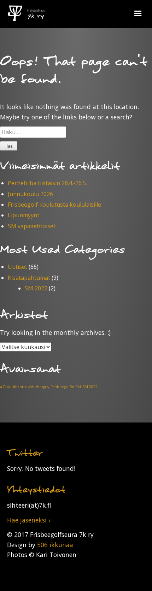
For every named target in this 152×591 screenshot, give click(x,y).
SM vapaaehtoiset (31, 226)
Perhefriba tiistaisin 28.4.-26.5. (47, 183)
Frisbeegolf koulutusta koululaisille (54, 204)
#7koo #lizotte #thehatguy (24, 386)
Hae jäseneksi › (28, 520)
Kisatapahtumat (29, 278)
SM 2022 (36, 288)
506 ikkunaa (55, 544)
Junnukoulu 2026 (30, 194)
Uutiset (17, 267)
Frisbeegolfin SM (66, 386)
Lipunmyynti (24, 215)
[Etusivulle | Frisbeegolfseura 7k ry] (26, 10)
